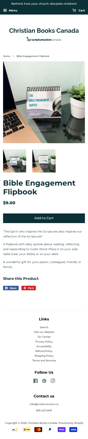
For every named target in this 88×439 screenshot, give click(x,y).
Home (6, 56)
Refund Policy (44, 351)
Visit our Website (44, 332)
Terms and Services (44, 360)
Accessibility (44, 346)
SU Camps (44, 336)
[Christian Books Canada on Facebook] (35, 381)
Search (44, 327)
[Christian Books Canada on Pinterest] (44, 381)
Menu (12, 10)
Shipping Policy (44, 355)
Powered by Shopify (71, 422)
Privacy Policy (44, 341)
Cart (81, 10)
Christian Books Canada (42, 422)
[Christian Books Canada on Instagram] (53, 381)
